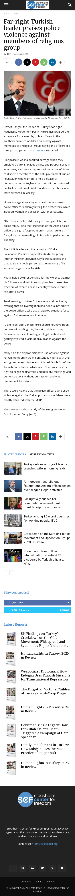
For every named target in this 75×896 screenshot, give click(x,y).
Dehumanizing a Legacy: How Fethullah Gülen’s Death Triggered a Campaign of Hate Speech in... (44, 731)
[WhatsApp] (44, 62)
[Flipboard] (22, 868)
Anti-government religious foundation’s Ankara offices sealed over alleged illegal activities (47, 486)
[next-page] (11, 573)
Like (67, 602)
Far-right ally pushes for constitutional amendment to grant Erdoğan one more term (44, 503)
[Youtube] (62, 868)
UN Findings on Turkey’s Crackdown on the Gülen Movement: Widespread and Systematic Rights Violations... (44, 640)
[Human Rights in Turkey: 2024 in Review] (11, 712)
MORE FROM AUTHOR (42, 454)
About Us (26, 881)
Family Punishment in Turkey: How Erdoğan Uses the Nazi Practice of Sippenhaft (45, 749)
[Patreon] (42, 868)
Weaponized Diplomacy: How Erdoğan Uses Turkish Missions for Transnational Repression (45, 675)
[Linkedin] (52, 62)
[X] (27, 62)
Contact (39, 881)
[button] (6, 5)
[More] (61, 62)
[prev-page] (6, 573)
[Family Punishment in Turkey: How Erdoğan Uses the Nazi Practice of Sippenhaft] (11, 750)
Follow (64, 610)
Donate (50, 881)
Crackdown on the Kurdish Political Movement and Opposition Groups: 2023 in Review (47, 538)
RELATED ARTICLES (15, 454)
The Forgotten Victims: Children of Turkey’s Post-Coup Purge (46, 691)
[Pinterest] (35, 62)
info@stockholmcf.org (44, 843)
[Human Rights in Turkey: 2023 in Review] (11, 768)
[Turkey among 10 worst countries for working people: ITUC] (13, 520)
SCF (9, 54)
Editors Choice (11, 13)
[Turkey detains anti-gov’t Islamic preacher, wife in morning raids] (13, 468)
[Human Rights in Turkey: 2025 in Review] (11, 658)
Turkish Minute (36, 150)
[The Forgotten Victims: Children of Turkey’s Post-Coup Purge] (11, 694)
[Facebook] (18, 62)
